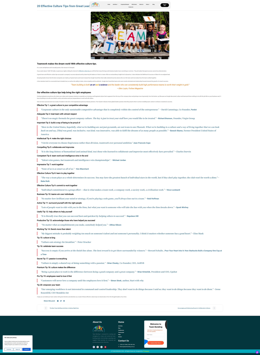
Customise (9, 349)
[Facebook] (94, 347)
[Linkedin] (101, 347)
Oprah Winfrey (182, 207)
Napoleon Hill (132, 216)
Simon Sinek (116, 280)
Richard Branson (165, 118)
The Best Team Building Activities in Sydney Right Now (64, 308)
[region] (17, 343)
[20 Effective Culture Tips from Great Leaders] (130, 35)
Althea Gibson (115, 225)
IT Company (146, 351)
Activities (115, 4)
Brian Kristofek (144, 272)
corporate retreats (125, 4)
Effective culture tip (84, 71)
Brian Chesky (113, 263)
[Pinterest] (105, 347)
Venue (147, 4)
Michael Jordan (119, 160)
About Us (141, 4)
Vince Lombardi (173, 190)
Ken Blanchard (82, 169)
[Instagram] (98, 347)
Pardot (194, 110)
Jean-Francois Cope (141, 143)
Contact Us (131, 7)
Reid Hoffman (153, 199)
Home (109, 4)
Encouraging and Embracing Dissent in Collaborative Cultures (194, 308)
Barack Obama (176, 131)
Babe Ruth (45, 181)
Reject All (18, 349)
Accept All (26, 349)
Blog (154, 4)
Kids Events (134, 4)
